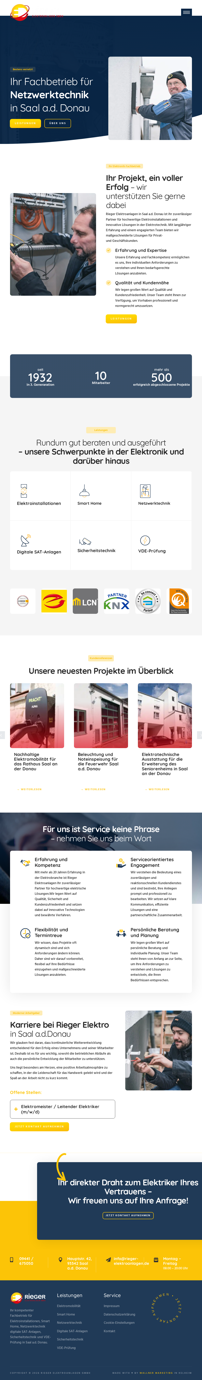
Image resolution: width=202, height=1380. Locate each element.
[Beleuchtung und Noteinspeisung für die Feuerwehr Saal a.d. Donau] (37, 715)
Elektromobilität (68, 1306)
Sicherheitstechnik (70, 1339)
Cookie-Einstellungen (119, 1323)
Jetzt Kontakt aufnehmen (39, 1126)
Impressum (112, 1306)
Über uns (57, 129)
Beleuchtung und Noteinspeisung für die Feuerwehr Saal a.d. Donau (34, 761)
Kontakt (109, 1331)
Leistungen (25, 129)
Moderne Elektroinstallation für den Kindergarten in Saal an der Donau (164, 761)
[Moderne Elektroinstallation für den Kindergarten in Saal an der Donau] (165, 715)
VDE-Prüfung (66, 1348)
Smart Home (66, 1314)
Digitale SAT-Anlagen (72, 1331)
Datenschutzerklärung (119, 1314)
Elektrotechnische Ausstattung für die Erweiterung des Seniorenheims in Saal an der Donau (101, 764)
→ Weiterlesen (29, 789)
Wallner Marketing (156, 1373)
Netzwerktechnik (69, 1323)
